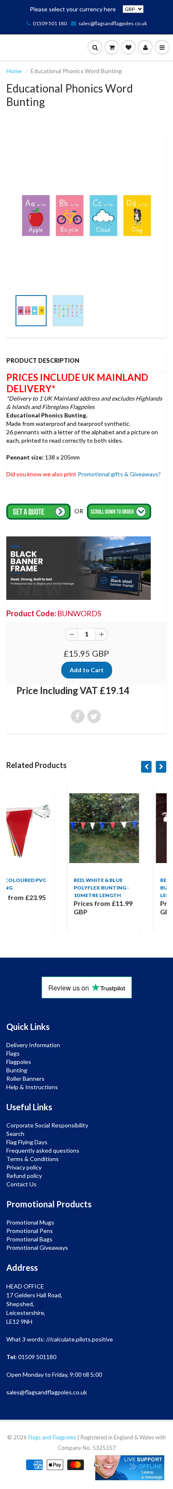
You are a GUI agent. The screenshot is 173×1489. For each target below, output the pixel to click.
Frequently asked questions (42, 1150)
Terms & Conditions (32, 1158)
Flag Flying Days (26, 1142)
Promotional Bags (29, 1239)
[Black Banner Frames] (78, 567)
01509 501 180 (50, 23)
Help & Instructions (32, 1086)
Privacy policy (24, 1167)
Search (15, 1133)
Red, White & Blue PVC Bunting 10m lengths (141, 887)
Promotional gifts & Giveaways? (119, 474)
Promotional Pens (29, 1230)
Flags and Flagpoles (52, 1437)
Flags (13, 1053)
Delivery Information (33, 1044)
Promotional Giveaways (37, 1247)
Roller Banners (25, 1078)
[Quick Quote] (39, 511)
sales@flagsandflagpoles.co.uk (113, 23)
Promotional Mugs (30, 1222)
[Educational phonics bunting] (86, 216)
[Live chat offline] (130, 1468)
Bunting (16, 1070)
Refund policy (24, 1175)
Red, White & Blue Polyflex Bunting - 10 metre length (52, 887)
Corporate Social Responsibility (47, 1125)
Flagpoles (18, 1061)
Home (14, 70)
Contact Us (21, 1184)
